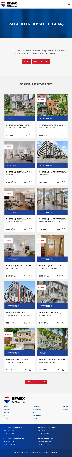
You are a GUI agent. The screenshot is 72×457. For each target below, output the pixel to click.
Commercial (7, 412)
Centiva (39, 454)
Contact (65, 406)
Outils (35, 412)
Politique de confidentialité (21, 452)
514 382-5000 (10, 444)
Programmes (37, 415)
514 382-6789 (44, 444)
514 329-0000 (44, 433)
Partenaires (37, 409)
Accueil (26, 61)
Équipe (6, 415)
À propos (36, 406)
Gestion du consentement (51, 452)
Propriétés (7, 409)
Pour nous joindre (41, 61)
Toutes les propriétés (36, 381)
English (65, 409)
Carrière (6, 418)
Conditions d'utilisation (36, 452)
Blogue (35, 418)
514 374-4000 (10, 433)
